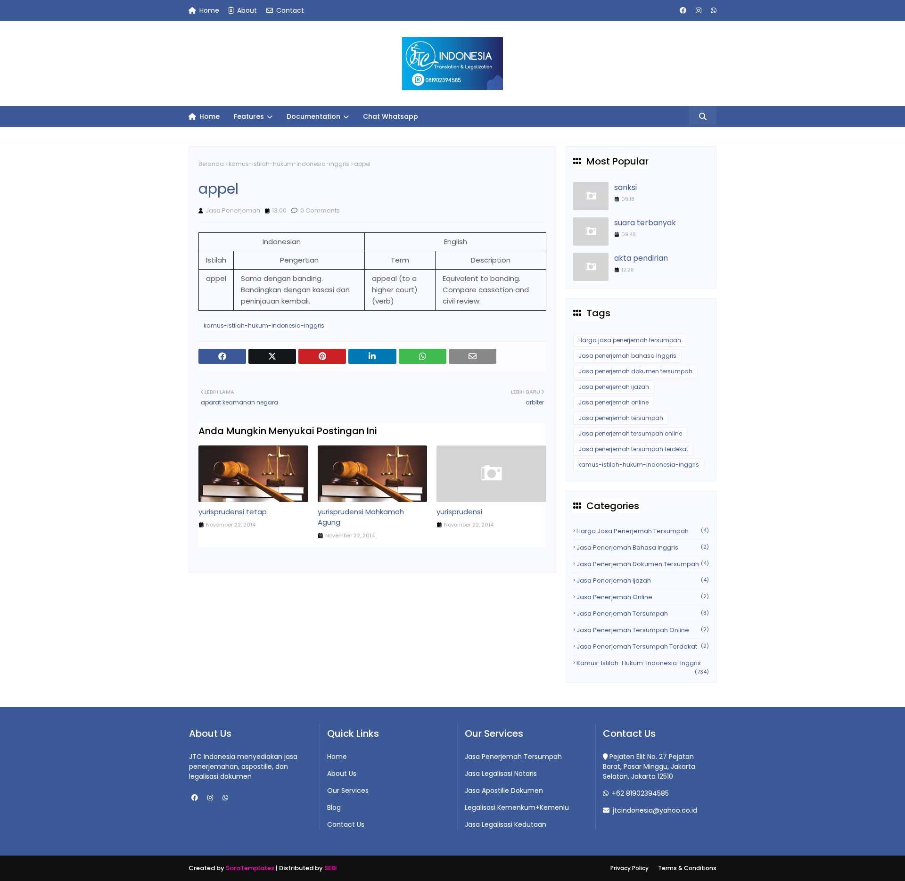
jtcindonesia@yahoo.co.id (654, 810)
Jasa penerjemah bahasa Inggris (627, 356)
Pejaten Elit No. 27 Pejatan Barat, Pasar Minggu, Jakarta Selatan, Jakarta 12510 (649, 766)
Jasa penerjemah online (613, 402)
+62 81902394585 (639, 793)
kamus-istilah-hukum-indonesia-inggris (289, 164)
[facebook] (683, 10)
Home (208, 10)
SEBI (330, 868)
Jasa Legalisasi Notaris (501, 773)
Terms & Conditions (687, 868)
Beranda (211, 164)
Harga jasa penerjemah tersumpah (629, 340)
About (246, 10)
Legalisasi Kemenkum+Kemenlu (517, 807)
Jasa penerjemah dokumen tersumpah (635, 371)
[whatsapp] (712, 10)
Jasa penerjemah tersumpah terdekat (633, 449)
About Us (341, 773)
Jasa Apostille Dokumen (504, 790)
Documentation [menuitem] (313, 116)
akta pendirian (641, 258)
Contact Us (345, 824)
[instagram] (698, 10)
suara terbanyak (645, 222)
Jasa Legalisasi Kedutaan (505, 824)
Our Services (348, 790)
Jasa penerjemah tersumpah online (630, 433)
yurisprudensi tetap (232, 512)
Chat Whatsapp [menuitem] (390, 116)
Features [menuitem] (249, 116)
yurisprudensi (459, 512)
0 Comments (319, 210)
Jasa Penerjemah (233, 210)
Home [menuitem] (208, 116)
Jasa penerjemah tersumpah (620, 418)
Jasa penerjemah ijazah (613, 387)
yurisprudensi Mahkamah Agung (361, 517)
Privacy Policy (629, 868)
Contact (289, 10)
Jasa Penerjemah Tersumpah (513, 756)
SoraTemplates (250, 868)
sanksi (625, 187)
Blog (334, 807)
